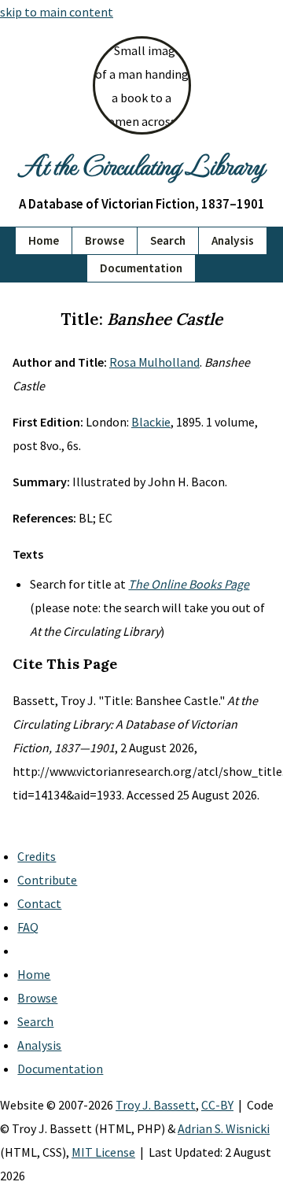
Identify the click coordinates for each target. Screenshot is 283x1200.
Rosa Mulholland (154, 362)
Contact (39, 903)
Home (43, 240)
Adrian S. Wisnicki (224, 1128)
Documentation (141, 267)
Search (168, 240)
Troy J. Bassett (156, 1105)
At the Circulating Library (141, 164)
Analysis (232, 240)
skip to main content (56, 12)
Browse (104, 240)
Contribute (47, 880)
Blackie (151, 422)
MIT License (103, 1152)
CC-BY (217, 1105)
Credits (36, 856)
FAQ (28, 927)
